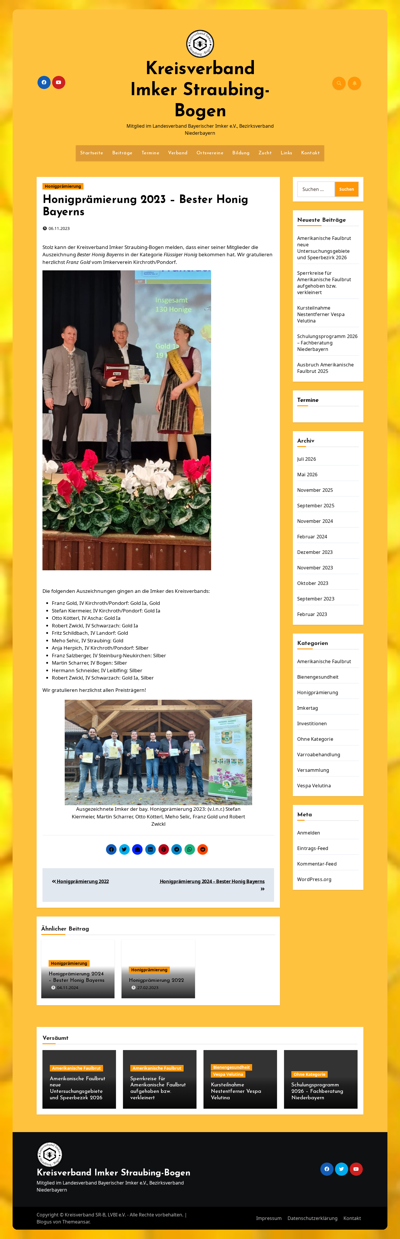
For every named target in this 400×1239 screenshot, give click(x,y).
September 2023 (315, 598)
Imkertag (307, 708)
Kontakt (310, 153)
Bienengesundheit (318, 677)
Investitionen (312, 723)
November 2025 (315, 490)
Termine (150, 153)
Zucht (265, 153)
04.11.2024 (67, 987)
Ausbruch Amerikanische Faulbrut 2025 (325, 367)
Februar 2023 (312, 614)
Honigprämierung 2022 (82, 881)
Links (286, 153)
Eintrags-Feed (313, 848)
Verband (178, 153)
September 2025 (315, 505)
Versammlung (313, 770)
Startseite (91, 153)
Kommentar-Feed (317, 864)
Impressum (269, 1218)
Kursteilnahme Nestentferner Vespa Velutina (321, 314)
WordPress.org (314, 879)
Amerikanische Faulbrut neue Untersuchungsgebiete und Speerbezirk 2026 (324, 248)
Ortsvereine (210, 153)
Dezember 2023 (315, 552)
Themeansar (75, 1221)
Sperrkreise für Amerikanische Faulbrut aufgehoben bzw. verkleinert (324, 283)
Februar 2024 (312, 536)
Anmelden (308, 833)
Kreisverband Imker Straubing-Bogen (200, 91)
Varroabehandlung (318, 754)
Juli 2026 (306, 459)
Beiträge (122, 153)
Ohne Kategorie (315, 739)
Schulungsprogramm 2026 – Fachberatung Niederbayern (327, 342)
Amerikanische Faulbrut (324, 661)
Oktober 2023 (312, 583)
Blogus (44, 1221)
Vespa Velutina (314, 785)
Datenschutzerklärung (313, 1218)
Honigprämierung (63, 186)
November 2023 (315, 567)
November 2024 (315, 521)
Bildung (241, 153)
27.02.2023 (147, 987)
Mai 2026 (307, 474)
